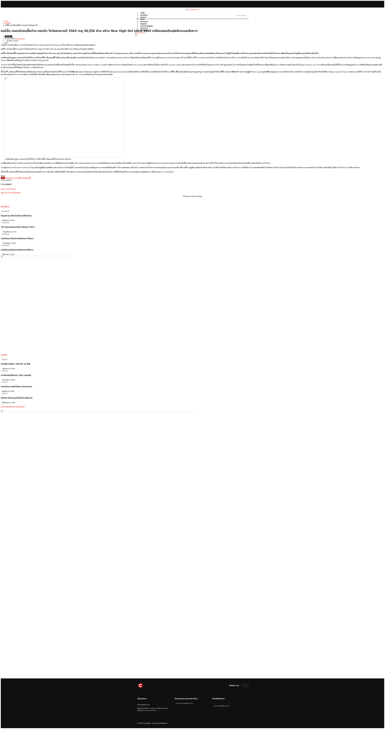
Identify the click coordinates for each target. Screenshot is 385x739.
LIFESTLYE (144, 28)
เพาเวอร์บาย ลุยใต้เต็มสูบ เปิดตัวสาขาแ (16, 386)
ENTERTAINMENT (146, 26)
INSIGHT (143, 17)
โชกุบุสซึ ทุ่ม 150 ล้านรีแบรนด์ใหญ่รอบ (16, 215)
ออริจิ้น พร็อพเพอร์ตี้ (24, 178)
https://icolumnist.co (8, 189)
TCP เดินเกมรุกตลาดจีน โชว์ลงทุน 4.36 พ (18, 227)
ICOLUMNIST (20, 39)
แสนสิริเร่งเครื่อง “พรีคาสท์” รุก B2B (15, 363)
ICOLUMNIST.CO (11, 178)
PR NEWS (143, 30)
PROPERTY (144, 22)
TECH (142, 19)
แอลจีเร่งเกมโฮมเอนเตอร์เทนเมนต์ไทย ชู (17, 249)
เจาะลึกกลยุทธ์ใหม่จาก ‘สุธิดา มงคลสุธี (16, 375)
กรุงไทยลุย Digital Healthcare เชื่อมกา (17, 238)
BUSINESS (144, 15)
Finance (143, 24)
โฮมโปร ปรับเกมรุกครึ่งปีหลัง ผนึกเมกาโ (16, 397)
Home (142, 13)
